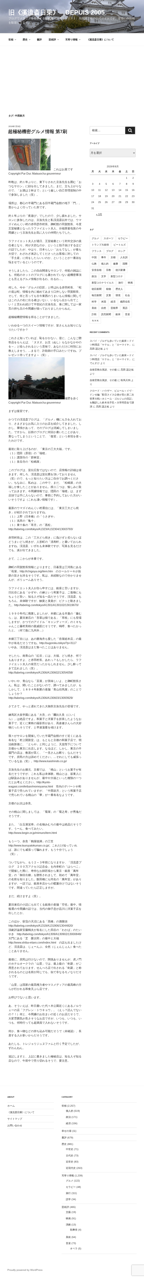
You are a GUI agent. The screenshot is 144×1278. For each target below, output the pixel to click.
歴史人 (119, 289)
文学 (103, 276)
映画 (130, 282)
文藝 (68, 1212)
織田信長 (125, 301)
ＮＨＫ (95, 320)
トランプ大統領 (100, 244)
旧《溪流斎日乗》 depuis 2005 (56, 12)
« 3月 (99, 214)
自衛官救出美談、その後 (103, 369)
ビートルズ (119, 244)
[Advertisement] (72, 72)
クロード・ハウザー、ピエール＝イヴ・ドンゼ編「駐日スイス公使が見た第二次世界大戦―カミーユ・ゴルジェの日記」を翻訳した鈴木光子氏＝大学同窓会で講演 (112, 398)
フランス (97, 251)
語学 (68, 1199)
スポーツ (108, 238)
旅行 (120, 282)
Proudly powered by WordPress (24, 1270)
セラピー (123, 238)
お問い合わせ (14, 1125)
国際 (125, 263)
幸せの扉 (66, 1130)
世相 (10, 39)
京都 (113, 257)
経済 (113, 301)
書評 (39, 39)
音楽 (127, 314)
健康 (115, 263)
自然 (103, 308)
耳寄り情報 (71, 39)
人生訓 (123, 257)
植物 (108, 289)
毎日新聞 (97, 295)
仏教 (94, 263)
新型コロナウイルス (103, 282)
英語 (125, 308)
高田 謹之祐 (96, 348)
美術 (94, 308)
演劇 (68, 1224)
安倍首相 (97, 270)
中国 (94, 257)
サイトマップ (14, 1118)
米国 (103, 301)
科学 (94, 301)
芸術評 (52, 39)
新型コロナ (117, 276)
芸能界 (114, 308)
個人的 (105, 263)
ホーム (11, 1105)
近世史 (69, 1161)
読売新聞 (106, 314)
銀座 (118, 314)
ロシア (121, 251)
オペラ (73, 1248)
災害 (108, 295)
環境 (118, 295)
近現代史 (71, 1168)
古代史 (69, 1155)
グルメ (95, 238)
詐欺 (94, 314)
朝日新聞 (97, 289)
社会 (127, 295)
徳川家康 (120, 270)
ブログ (109, 251)
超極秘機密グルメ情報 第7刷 (37, 131)
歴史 (25, 39)
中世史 (69, 1149)
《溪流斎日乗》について (100, 39)
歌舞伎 (73, 1229)
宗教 (108, 270)
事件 (103, 257)
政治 (94, 276)
